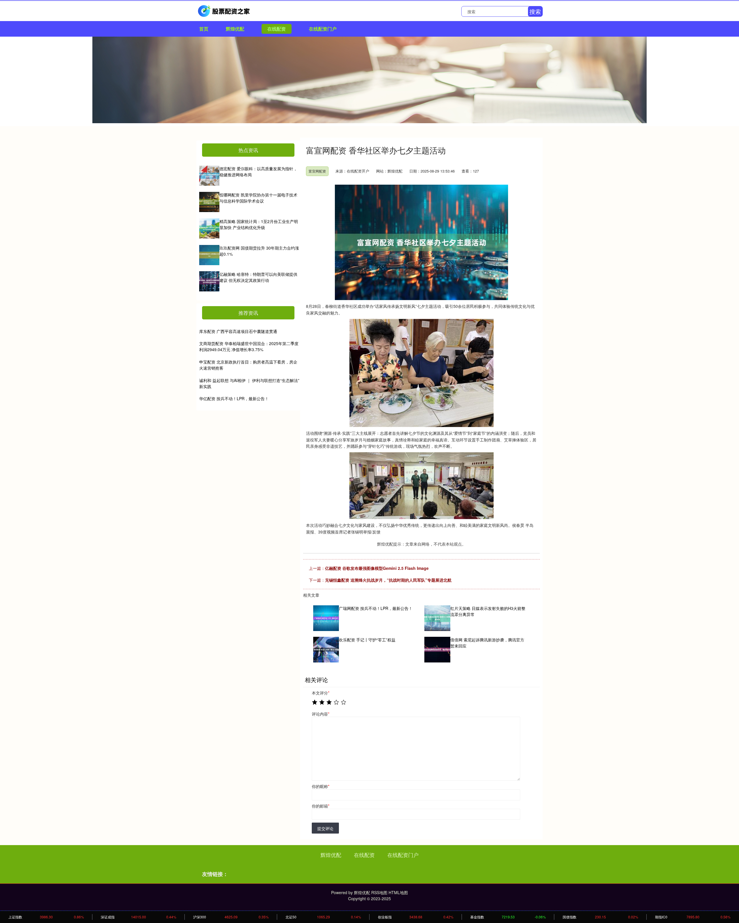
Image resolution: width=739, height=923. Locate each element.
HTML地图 (398, 892)
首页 (203, 28)
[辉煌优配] (224, 10)
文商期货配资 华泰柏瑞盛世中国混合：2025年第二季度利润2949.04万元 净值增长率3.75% (248, 346)
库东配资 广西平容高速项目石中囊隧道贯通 (238, 331)
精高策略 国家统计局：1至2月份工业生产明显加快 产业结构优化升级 (258, 224)
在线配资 (276, 28)
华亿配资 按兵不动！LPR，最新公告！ (234, 398)
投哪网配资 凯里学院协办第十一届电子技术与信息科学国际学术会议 (258, 198)
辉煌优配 (235, 28)
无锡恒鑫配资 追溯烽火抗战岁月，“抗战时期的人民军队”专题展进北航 (388, 580)
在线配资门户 (323, 28)
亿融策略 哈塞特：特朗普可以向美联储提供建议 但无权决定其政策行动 (258, 277)
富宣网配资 (317, 171)
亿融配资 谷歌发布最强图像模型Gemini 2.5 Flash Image (377, 568)
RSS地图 (379, 892)
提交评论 (325, 828)
